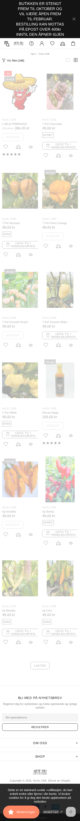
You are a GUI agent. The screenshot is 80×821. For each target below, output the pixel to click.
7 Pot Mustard (11, 223)
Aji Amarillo (9, 511)
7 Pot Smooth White (54, 322)
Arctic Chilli (9, 119)
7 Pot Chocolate (52, 124)
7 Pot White (9, 412)
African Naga (50, 412)
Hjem (33, 54)
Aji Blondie (8, 610)
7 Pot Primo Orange (54, 223)
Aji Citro (47, 610)
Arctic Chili (18, 43)
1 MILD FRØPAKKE (14, 124)
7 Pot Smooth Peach (15, 322)
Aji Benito (48, 511)
